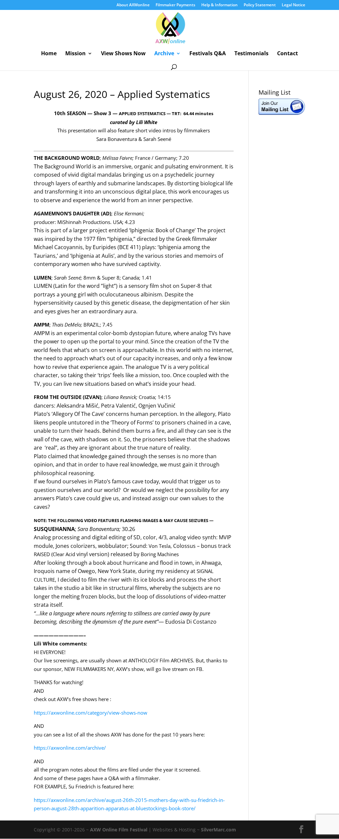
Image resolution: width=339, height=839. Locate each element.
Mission (75, 54)
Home (49, 54)
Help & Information (219, 5)
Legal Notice (293, 5)
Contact (287, 54)
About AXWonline (133, 5)
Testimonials (251, 54)
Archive (164, 54)
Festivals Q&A (207, 54)
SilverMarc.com (218, 829)
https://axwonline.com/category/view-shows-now (90, 712)
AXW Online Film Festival (118, 829)
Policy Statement (260, 5)
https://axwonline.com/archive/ (70, 747)
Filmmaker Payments (175, 5)
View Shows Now (123, 54)
